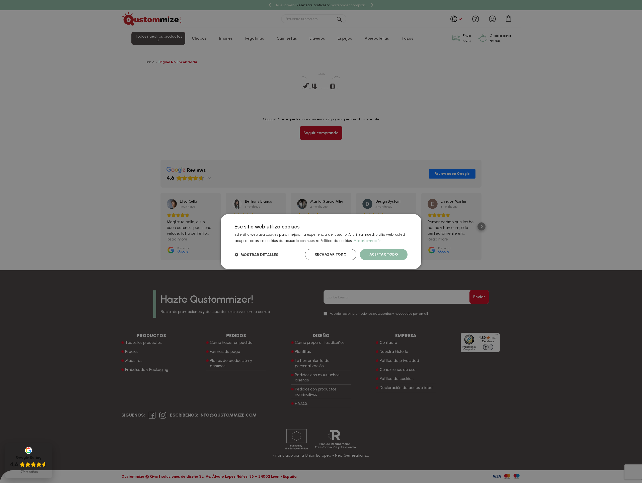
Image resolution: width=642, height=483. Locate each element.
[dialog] (321, 241)
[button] (256, 254)
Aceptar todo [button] (383, 254)
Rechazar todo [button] (331, 254)
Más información (367, 240)
